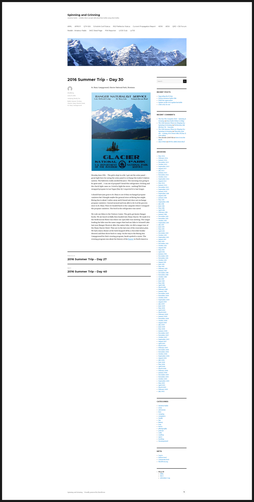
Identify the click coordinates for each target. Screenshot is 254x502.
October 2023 (162, 164)
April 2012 (161, 252)
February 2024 (163, 158)
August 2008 (162, 323)
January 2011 (162, 270)
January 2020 (162, 191)
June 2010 (161, 281)
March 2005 (162, 387)
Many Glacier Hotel (79, 103)
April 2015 (161, 231)
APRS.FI (78, 26)
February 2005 (163, 389)
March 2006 (162, 368)
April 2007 (161, 343)
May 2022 (161, 183)
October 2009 (162, 298)
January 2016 (162, 214)
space (160, 437)
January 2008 (162, 331)
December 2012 (163, 243)
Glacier (69, 103)
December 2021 (163, 187)
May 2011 (161, 266)
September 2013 (163, 237)
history (160, 422)
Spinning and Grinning (83, 15)
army (160, 408)
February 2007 (163, 348)
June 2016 (161, 206)
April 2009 (161, 310)
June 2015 (161, 227)
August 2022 (162, 181)
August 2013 (162, 239)
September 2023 (163, 166)
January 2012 (162, 254)
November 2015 (163, 218)
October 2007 (162, 337)
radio (160, 433)
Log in (160, 455)
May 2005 (161, 383)
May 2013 (161, 241)
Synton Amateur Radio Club (167, 98)
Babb (69, 101)
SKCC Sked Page (95, 31)
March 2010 (162, 287)
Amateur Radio (163, 406)
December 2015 (163, 216)
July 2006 (161, 360)
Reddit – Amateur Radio (76, 31)
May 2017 (161, 200)
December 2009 (163, 293)
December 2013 (163, 233)
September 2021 (163, 189)
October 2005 (162, 379)
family (76, 98)
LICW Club (123, 31)
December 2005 (163, 375)
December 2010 (163, 273)
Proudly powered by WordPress (94, 492)
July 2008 (161, 325)
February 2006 (163, 370)
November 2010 (163, 275)
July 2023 (161, 170)
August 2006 (162, 358)
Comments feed (163, 459)
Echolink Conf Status (101, 26)
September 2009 (163, 300)
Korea (160, 426)
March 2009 (162, 312)
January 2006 (162, 373)
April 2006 (161, 366)
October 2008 (162, 320)
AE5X (167, 26)
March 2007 (162, 345)
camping (70, 98)
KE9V (160, 26)
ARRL (69, 26)
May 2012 (161, 250)
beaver (130, 239)
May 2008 (161, 329)
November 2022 (163, 175)
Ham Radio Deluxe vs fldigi (175, 121)
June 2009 (161, 306)
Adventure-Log (165, 478)
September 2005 (163, 381)
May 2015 (161, 229)
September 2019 (163, 193)
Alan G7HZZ (162, 142)
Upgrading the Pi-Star (165, 96)
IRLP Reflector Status (121, 26)
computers (161, 416)
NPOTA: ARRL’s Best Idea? (176, 142)
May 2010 (161, 283)
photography (162, 428)
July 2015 (161, 225)
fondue (79, 101)
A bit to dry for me (164, 104)
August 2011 (162, 262)
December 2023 (163, 162)
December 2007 (163, 333)
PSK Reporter (110, 31)
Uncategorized (163, 441)
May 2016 (161, 208)
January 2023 (162, 173)
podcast (161, 431)
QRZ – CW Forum (179, 26)
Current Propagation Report (144, 26)
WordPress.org (163, 462)
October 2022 (162, 177)
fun (79, 98)
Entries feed (162, 457)
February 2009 (163, 314)
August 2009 (162, 302)
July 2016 (161, 204)
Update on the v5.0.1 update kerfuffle (170, 102)
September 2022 (163, 179)
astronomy (162, 410)
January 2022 (162, 185)
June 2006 (161, 362)
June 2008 (161, 327)
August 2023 (162, 168)
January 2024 (162, 160)
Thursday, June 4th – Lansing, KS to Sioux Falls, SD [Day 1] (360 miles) (172, 133)
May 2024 (161, 156)
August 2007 (162, 341)
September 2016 (163, 202)
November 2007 (163, 335)
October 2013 (162, 235)
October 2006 (162, 354)
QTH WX (87, 26)
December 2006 (163, 350)
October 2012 (162, 245)
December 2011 (163, 256)
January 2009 (162, 316)
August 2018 (162, 195)
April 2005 (161, 385)
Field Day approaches (165, 100)
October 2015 (162, 220)
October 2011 (162, 260)
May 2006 (161, 364)
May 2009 (161, 308)
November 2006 (163, 352)
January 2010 (162, 291)
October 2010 (162, 277)
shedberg (70, 93)
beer (159, 412)
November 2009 (163, 295)
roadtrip (161, 435)
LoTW (132, 31)
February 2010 (163, 289)
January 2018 (162, 198)
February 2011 (162, 268)
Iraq (159, 424)
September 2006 (163, 356)
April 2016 (161, 210)
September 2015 (163, 223)
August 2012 (162, 248)
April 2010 (161, 285)
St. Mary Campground (74, 105)
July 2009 (161, 304)
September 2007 (163, 339)
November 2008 (163, 318)
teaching (161, 439)
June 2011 (161, 264)
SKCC (162, 476)
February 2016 (162, 212)
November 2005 (163, 377)
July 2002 (161, 391)
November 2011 (163, 258)
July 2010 (161, 279)
